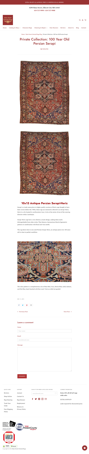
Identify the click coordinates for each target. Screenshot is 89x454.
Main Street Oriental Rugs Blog (34, 34)
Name (19, 327)
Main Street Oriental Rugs (19, 449)
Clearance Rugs (27, 28)
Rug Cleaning (8, 400)
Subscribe (45, 49)
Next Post (67, 312)
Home (5, 28)
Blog (77, 28)
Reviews (63, 28)
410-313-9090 (39, 10)
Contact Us (20, 396)
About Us (71, 28)
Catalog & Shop (14, 28)
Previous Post (23, 312)
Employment (21, 403)
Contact (83, 28)
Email (31, 305)
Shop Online (8, 396)
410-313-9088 (50, 10)
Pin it (27, 305)
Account (19, 393)
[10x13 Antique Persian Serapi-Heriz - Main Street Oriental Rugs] (44, 196)
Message (20, 345)
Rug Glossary (21, 400)
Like (19, 305)
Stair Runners (54, 28)
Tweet (23, 305)
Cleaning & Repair (40, 28)
